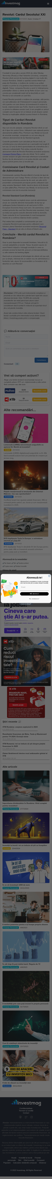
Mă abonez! (34, 594)
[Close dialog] (49, 576)
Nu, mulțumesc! (34, 598)
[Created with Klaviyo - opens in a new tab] (26, 604)
